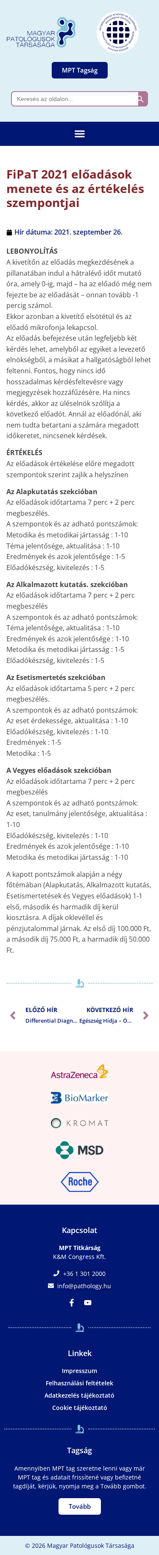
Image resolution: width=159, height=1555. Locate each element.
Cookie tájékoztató (79, 1408)
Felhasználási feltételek (79, 1383)
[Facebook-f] (71, 1302)
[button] (79, 133)
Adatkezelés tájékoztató (79, 1395)
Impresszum (79, 1371)
